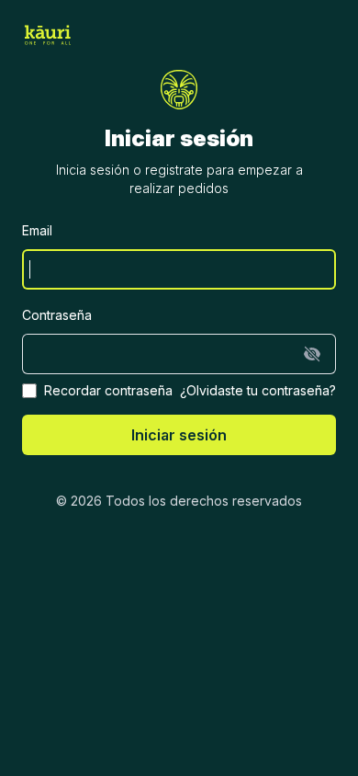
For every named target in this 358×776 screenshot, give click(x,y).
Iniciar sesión (179, 435)
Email (37, 230)
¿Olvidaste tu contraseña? (258, 390)
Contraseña (57, 315)
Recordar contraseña (108, 390)
